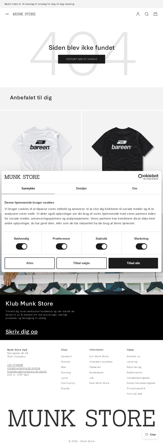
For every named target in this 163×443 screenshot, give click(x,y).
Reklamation (134, 372)
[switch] (61, 246)
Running (66, 372)
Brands (65, 388)
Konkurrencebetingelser (141, 383)
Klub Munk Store (99, 383)
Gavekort (66, 356)
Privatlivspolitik (136, 388)
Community (68, 383)
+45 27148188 (15, 365)
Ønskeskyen (96, 372)
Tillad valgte (81, 263)
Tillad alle (133, 263)
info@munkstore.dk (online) (23, 368)
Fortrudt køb (134, 393)
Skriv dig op (22, 331)
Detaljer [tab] (81, 188)
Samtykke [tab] (28, 188)
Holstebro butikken (101, 361)
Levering (132, 361)
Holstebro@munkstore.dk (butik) (27, 371)
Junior (65, 377)
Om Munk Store (99, 356)
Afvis (29, 263)
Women (65, 361)
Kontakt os (133, 356)
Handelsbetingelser (138, 377)
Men (63, 367)
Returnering (134, 367)
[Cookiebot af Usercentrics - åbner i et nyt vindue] (141, 177)
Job (91, 377)
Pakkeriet (95, 367)
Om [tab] (134, 188)
